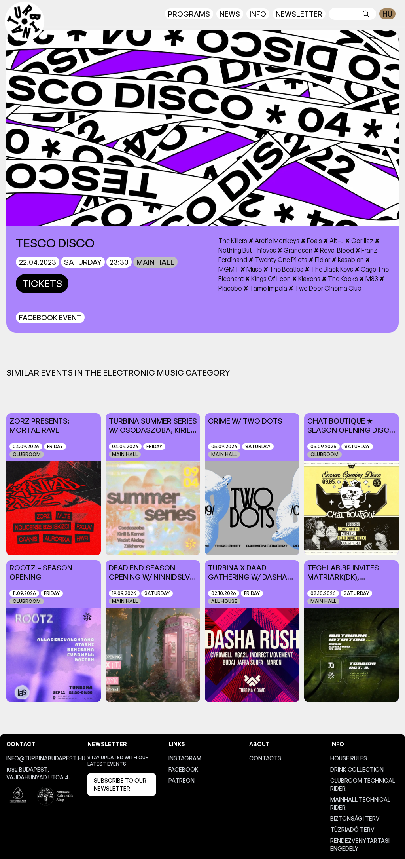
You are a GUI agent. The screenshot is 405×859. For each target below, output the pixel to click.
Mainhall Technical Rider (360, 803)
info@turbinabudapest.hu (40, 758)
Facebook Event (50, 317)
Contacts (265, 758)
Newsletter (299, 14)
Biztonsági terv (355, 818)
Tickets (42, 283)
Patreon (181, 780)
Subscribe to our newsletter (120, 784)
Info (258, 14)
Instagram (184, 758)
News (230, 14)
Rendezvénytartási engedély (360, 844)
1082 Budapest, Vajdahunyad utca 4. (38, 773)
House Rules (348, 758)
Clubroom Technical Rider (362, 784)
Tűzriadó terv (352, 829)
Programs (189, 14)
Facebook (183, 769)
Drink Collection (357, 769)
